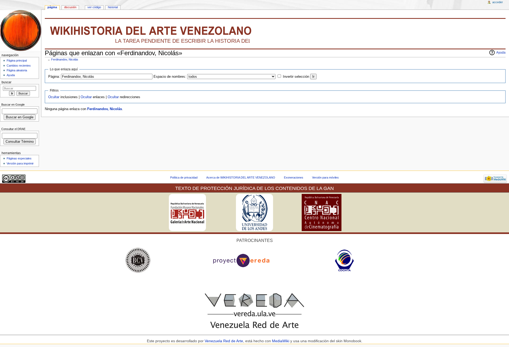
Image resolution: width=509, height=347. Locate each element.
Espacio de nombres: (169, 77)
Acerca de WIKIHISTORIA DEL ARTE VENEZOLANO (240, 177)
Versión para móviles (325, 177)
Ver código (94, 7)
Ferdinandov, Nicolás (64, 59)
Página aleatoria (17, 70)
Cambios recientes (19, 65)
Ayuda (501, 52)
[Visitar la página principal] (20, 30)
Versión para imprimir (20, 163)
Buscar (6, 82)
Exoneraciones (293, 177)
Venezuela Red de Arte (224, 341)
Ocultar (53, 97)
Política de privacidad (184, 177)
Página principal (17, 60)
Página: (54, 77)
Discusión (70, 7)
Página (52, 7)
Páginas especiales (19, 158)
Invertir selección (296, 77)
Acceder (497, 2)
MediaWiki (281, 341)
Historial (113, 7)
